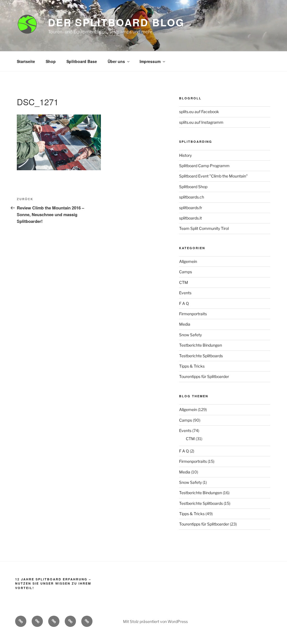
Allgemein (188, 261)
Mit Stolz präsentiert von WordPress (155, 621)
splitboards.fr (190, 207)
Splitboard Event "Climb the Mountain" (213, 176)
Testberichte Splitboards (201, 355)
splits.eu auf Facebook (199, 111)
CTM (183, 282)
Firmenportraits (193, 313)
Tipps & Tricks (192, 366)
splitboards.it (190, 218)
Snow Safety (190, 334)
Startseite (26, 61)
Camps (185, 271)
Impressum (150, 61)
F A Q (184, 303)
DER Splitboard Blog (116, 22)
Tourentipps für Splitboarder (204, 376)
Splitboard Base (81, 61)
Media (184, 324)
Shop (51, 61)
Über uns (116, 61)
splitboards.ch (191, 197)
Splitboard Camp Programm (204, 165)
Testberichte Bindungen (200, 345)
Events (185, 292)
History (185, 155)
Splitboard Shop (193, 186)
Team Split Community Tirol (204, 228)
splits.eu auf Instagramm (201, 122)
